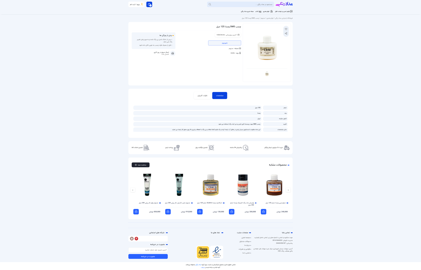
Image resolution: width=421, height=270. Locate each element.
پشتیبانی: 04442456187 (284, 243)
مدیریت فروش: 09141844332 (283, 240)
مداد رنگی (198, 265)
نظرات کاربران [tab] (202, 95)
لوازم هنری (266, 11)
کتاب (256, 11)
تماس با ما (246, 253)
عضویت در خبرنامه (148, 256)
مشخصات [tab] (219, 95)
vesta (233, 53)
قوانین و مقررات (244, 249)
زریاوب (203, 267)
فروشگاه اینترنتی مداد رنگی (284, 18)
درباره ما (247, 245)
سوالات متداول (244, 241)
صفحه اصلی (246, 237)
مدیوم (263, 18)
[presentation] (288, 190)
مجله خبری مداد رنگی (247, 11)
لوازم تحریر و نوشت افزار (282, 11)
